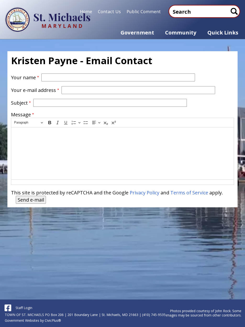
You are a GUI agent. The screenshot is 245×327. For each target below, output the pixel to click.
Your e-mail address (33, 90)
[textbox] (122, 153)
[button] (137, 32)
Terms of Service (189, 192)
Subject (19, 103)
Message (21, 114)
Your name (23, 77)
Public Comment (144, 11)
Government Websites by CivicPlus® (33, 320)
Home (86, 11)
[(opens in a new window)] (8, 308)
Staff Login (24, 307)
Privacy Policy (144, 192)
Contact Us (109, 11)
